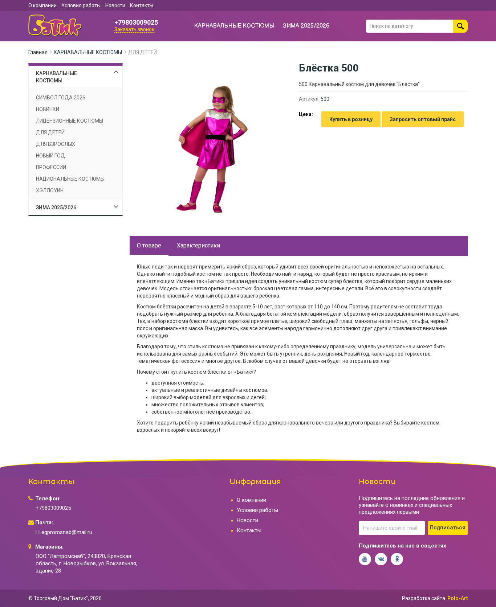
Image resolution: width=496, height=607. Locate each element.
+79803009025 (136, 22)
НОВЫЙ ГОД (50, 156)
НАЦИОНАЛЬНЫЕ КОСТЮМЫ (70, 179)
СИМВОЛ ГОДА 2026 (60, 98)
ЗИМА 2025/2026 (306, 25)
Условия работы (81, 5)
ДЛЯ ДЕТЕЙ (142, 52)
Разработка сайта (423, 598)
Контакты (141, 5)
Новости (115, 5)
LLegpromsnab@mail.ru (64, 532)
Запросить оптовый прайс (423, 119)
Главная (38, 52)
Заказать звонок (134, 29)
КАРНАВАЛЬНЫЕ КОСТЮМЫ (234, 25)
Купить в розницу (351, 119)
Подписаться (447, 527)
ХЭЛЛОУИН (50, 190)
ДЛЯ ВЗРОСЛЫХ (55, 144)
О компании (42, 5)
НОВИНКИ (47, 109)
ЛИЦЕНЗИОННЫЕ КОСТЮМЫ (69, 121)
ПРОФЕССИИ (51, 167)
